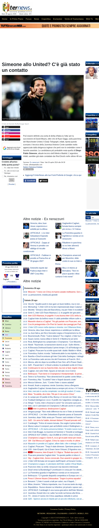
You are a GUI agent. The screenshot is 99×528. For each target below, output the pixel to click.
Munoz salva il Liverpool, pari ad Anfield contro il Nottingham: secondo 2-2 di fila (62, 426)
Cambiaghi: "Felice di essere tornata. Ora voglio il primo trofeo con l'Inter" (59, 423)
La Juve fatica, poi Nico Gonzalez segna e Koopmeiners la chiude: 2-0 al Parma (62, 333)
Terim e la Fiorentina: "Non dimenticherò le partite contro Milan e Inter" (58, 377)
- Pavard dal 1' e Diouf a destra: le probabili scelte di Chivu (55, 365)
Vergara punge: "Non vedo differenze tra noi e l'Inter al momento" (55, 412)
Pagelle (89, 281)
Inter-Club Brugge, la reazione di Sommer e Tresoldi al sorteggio (55, 432)
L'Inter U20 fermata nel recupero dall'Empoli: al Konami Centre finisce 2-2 (59, 461)
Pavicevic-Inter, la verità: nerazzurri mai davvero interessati (53, 467)
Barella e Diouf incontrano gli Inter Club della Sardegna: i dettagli (56, 356)
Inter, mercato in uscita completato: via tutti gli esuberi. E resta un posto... (59, 391)
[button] (11, 180)
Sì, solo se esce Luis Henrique (11, 172)
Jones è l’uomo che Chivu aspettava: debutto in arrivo (53, 496)
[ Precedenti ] (11, 282)
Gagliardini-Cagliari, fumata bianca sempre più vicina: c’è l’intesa (71, 226)
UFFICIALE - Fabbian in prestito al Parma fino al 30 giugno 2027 (40, 258)
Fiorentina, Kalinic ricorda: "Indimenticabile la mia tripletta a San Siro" (57, 353)
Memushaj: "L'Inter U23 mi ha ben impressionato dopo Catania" (55, 307)
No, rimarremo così (11, 176)
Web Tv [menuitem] (89, 19)
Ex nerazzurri (34, 162)
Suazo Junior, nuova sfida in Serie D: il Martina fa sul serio (53, 339)
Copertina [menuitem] (46, 19)
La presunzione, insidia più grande (43, 295)
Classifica (7, 317)
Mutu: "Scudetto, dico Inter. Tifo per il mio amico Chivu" (51, 394)
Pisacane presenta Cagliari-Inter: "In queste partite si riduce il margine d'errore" (61, 455)
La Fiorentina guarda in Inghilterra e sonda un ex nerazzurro (72, 236)
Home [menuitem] (4, 19)
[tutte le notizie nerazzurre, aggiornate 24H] (17, 7)
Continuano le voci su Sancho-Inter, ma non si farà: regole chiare (55, 368)
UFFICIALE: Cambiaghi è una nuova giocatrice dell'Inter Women (55, 490)
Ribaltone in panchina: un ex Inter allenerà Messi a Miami (72, 246)
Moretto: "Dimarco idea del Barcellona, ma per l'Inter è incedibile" (56, 310)
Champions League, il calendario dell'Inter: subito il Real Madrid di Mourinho (60, 464)
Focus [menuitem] (29, 19)
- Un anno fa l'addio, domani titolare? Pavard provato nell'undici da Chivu (61, 420)
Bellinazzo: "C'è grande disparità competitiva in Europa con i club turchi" (59, 476)
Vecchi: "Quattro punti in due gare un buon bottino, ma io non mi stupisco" (59, 304)
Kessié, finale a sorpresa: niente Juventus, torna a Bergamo (53, 385)
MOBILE (81, 513)
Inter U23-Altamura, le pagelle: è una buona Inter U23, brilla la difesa (57, 316)
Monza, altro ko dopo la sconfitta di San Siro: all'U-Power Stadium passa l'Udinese (63, 362)
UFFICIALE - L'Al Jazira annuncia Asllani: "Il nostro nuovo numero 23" (58, 429)
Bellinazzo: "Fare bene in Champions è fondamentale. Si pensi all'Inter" (58, 374)
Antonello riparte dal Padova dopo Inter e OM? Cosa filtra (38, 271)
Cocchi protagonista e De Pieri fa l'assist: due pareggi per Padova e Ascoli (59, 324)
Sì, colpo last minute (11, 168)
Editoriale (90, 64)
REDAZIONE (51, 513)
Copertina (90, 115)
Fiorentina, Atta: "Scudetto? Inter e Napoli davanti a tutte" (52, 380)
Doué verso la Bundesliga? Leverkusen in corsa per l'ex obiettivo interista (59, 470)
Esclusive (90, 262)
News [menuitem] (36, 19)
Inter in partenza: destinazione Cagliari (47, 409)
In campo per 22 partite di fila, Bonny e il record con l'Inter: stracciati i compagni (61, 397)
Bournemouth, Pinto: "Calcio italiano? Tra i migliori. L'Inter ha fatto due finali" (60, 336)
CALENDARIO (62, 513)
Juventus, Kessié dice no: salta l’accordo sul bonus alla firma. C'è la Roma (60, 493)
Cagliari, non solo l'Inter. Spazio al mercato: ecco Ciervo (52, 371)
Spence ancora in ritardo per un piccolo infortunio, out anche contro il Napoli (63, 499)
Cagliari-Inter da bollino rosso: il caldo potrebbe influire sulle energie (57, 319)
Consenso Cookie (56, 509)
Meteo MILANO (12, 287)
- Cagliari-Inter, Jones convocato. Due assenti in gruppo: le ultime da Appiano (63, 458)
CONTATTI (72, 513)
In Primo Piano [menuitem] (16, 19)
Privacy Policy (70, 509)
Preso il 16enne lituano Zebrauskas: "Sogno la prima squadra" (54, 478)
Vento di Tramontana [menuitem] (74, 19)
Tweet (44, 181)
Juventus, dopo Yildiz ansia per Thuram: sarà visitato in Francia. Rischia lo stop (62, 417)
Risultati (11, 184)
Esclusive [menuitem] (57, 19)
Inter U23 (90, 339)
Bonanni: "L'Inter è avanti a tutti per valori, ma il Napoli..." (52, 481)
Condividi (31, 181)
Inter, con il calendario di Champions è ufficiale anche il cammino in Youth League (63, 406)
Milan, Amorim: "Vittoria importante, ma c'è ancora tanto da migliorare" (57, 484)
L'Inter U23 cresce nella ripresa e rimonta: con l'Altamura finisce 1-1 (56, 327)
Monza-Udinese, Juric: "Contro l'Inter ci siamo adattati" (51, 382)
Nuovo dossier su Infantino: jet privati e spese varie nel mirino (60, 487)
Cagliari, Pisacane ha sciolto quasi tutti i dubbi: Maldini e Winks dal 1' (57, 350)
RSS (86, 513)
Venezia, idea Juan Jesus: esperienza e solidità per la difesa (38, 226)
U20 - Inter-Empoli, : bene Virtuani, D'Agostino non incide (57, 449)
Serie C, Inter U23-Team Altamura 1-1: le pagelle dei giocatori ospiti (56, 313)
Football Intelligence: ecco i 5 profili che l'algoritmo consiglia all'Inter (57, 400)
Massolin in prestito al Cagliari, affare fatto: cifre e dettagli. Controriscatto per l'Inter (63, 444)
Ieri (93, 217)
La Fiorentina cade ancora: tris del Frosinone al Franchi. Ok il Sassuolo (58, 359)
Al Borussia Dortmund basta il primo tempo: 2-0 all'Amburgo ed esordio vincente (62, 348)
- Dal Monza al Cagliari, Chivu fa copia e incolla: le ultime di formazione (60, 441)
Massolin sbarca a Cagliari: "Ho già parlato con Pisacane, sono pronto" (58, 321)
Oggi (88, 217)
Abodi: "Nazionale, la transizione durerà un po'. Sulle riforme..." (55, 345)
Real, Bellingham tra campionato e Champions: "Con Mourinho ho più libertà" (61, 342)
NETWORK (41, 513)
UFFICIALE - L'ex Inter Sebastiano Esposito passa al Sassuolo (40, 236)
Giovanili (90, 300)
